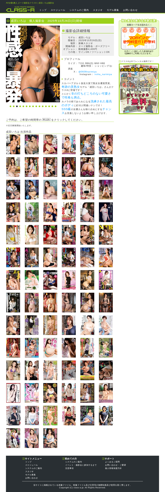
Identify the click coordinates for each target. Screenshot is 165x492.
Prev (10, 64)
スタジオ (98, 10)
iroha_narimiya (103, 74)
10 (39, 106)
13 (49, 106)
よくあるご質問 (112, 462)
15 (55, 106)
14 (52, 106)
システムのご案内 (79, 10)
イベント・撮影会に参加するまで (81, 465)
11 (43, 106)
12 (46, 106)
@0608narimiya (87, 71)
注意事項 (69, 468)
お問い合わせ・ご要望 (115, 465)
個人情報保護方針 (113, 468)
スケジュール (58, 10)
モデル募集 (113, 10)
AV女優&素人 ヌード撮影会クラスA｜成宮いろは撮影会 (30, 3)
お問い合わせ (130, 10)
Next (55, 64)
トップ (43, 10)
